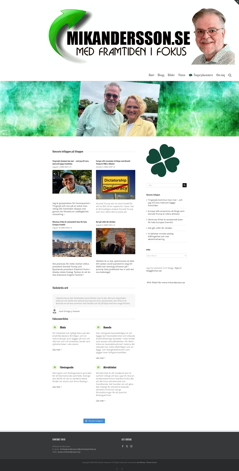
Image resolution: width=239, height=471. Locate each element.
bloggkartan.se (153, 270)
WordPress (141, 465)
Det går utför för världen (105, 222)
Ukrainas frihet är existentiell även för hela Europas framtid (165, 221)
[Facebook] (123, 449)
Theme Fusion (151, 465)
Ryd (177, 268)
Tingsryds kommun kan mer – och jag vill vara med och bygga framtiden (165, 203)
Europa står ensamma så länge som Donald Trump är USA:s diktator (166, 212)
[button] (229, 75)
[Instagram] (131, 449)
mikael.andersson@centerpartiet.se (78, 451)
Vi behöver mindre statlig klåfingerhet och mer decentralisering (160, 236)
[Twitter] (127, 449)
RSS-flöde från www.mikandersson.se (166, 282)
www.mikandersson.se (69, 454)
